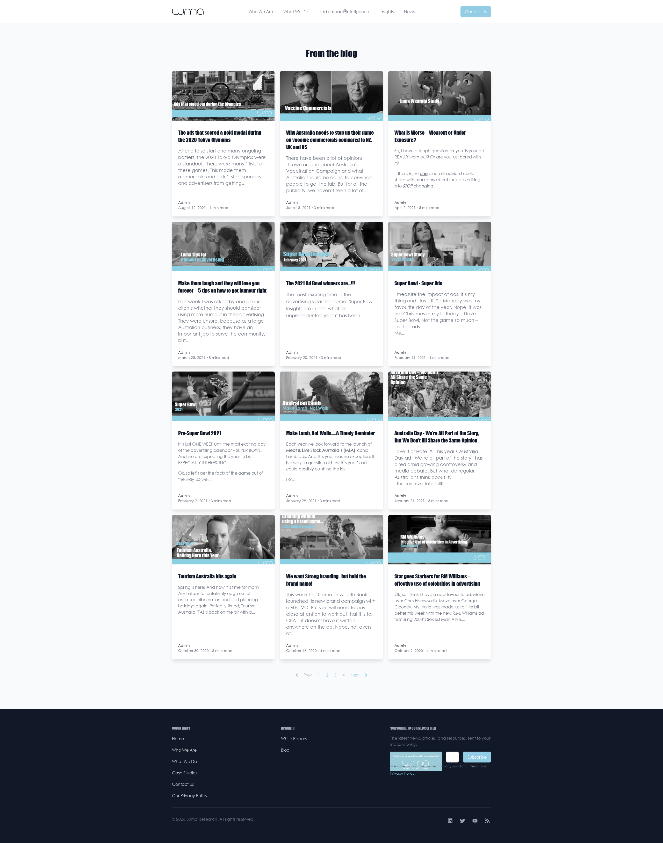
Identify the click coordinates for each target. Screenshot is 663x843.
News (409, 11)
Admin (184, 202)
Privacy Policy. (403, 773)
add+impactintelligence (344, 11)
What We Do (295, 11)
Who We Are (260, 11)
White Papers (294, 738)
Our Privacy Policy (189, 795)
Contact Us (476, 11)
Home (178, 738)
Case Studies (184, 772)
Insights (386, 11)
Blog (285, 750)
